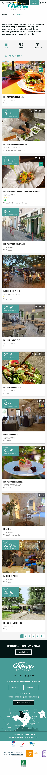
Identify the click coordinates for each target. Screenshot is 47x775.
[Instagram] (28, 676)
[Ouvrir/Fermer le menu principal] (1, 6)
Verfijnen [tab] (38, 48)
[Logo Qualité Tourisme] (22, 744)
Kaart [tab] (21, 48)
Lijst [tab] (6, 48)
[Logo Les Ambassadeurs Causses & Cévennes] (44, 753)
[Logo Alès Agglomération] (32, 744)
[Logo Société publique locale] (12, 753)
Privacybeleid (29, 737)
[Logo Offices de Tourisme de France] (13, 744)
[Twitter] (31, 676)
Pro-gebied (30, 734)
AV (37, 737)
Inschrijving (23, 652)
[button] (40, 3)
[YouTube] (33, 676)
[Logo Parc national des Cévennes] (32, 753)
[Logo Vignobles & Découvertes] (23, 763)
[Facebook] (26, 676)
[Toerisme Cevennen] (18, 6)
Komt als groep (18, 734)
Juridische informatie (16, 737)
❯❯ (42, 636)
